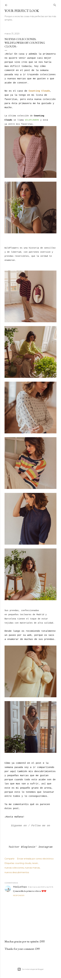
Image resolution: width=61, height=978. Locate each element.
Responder (18, 895)
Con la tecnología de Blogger (33, 969)
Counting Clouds (39, 91)
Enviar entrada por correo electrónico (35, 858)
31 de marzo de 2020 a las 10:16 (40, 887)
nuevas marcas (32, 867)
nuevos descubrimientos (17, 872)
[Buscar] (54, 4)
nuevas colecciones (14, 867)
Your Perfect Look (22, 10)
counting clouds (23, 863)
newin (35, 863)
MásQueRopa (20, 887)
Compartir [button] (9, 858)
